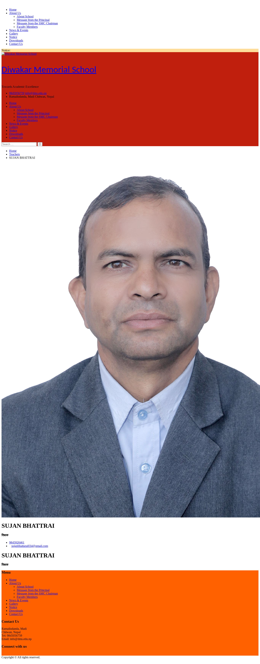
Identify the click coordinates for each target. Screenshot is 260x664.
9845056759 (16, 93)
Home (13, 9)
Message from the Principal (33, 20)
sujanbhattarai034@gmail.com (29, 546)
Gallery (13, 33)
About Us (15, 13)
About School (25, 16)
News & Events (18, 30)
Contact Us (16, 43)
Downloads (16, 40)
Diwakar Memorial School (49, 70)
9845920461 (16, 542)
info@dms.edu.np (36, 93)
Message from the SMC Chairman (37, 23)
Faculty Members (27, 26)
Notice (13, 37)
